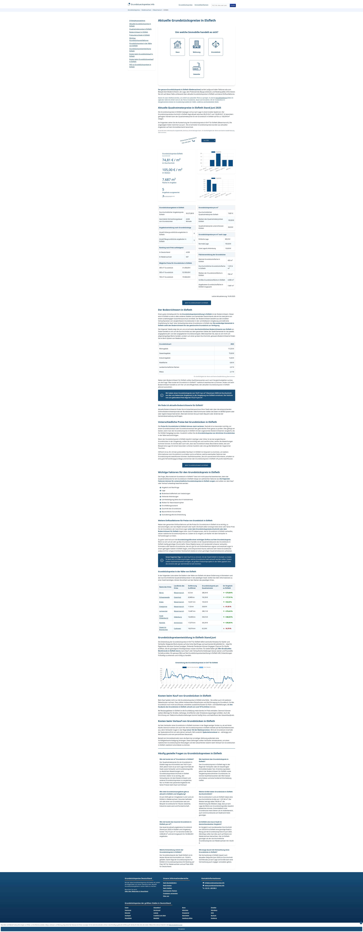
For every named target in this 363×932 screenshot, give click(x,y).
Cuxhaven (177, 628)
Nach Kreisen (167, 885)
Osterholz (177, 597)
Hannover (128, 910)
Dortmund (157, 910)
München (185, 910)
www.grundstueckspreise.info (214, 885)
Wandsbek (128, 918)
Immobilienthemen (201, 5)
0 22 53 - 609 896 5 (211, 888)
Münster (127, 913)
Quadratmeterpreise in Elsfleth (140, 29)
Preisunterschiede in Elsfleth (139, 35)
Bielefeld (156, 918)
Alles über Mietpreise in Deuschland (136, 891)
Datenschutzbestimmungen (175, 925)
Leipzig (156, 913)
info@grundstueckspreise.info (214, 883)
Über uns (166, 896)
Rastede (162, 623)
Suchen (233, 5)
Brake (161, 602)
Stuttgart (128, 915)
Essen (126, 907)
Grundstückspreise (185, 5)
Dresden (213, 907)
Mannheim (185, 915)
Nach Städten (167, 888)
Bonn (184, 907)
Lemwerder (163, 611)
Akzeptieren (181, 929)
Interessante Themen (170, 891)
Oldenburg (178, 617)
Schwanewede (164, 597)
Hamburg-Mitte (187, 918)
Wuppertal (185, 913)
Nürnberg (214, 910)
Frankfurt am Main (160, 915)
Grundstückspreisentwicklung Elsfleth (140, 50)
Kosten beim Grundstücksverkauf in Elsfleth (141, 60)
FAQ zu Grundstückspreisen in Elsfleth (140, 66)
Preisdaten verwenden (170, 893)
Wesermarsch (157, 10)
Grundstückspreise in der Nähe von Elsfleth (140, 44)
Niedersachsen (146, 10)
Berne (161, 593)
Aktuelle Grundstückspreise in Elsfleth (140, 25)
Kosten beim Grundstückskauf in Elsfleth (141, 55)
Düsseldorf (157, 907)
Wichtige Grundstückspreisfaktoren (138, 39)
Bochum (213, 915)
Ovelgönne (163, 607)
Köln (212, 913)
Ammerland (178, 623)
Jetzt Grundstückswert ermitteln (196, 303)
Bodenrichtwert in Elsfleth (138, 32)
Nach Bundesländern (170, 883)
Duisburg (214, 918)
